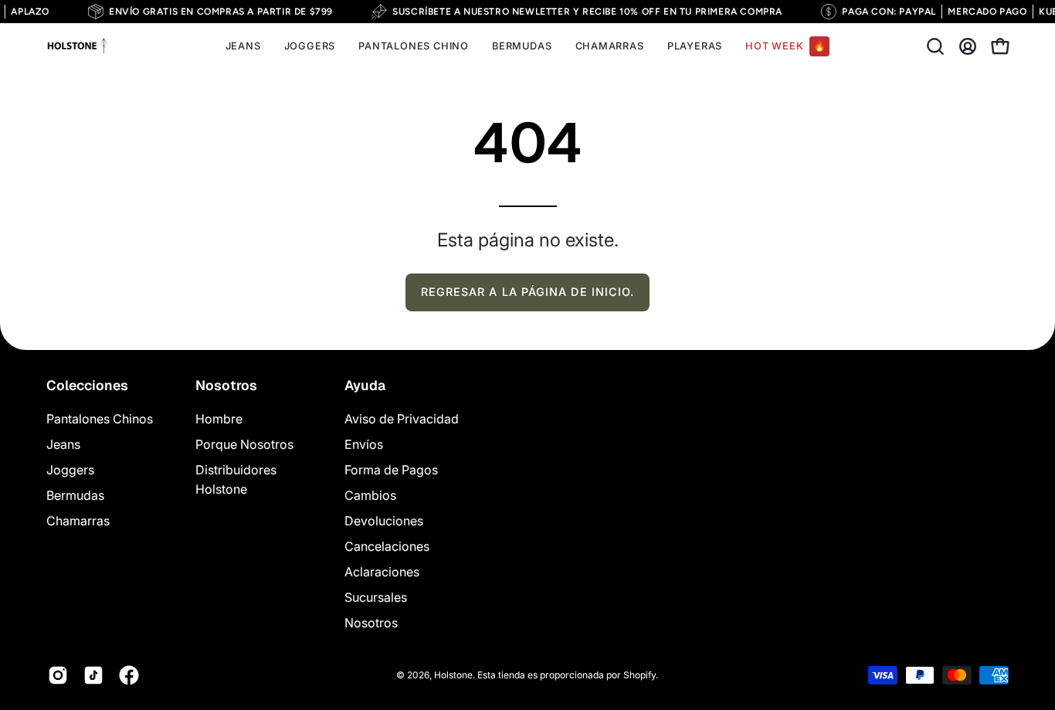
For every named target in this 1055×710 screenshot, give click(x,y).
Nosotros (226, 385)
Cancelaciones (386, 546)
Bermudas (75, 495)
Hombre (219, 418)
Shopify (639, 674)
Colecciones (87, 385)
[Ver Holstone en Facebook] (129, 675)
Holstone (453, 674)
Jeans (63, 444)
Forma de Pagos (391, 469)
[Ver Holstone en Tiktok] (93, 675)
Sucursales (375, 597)
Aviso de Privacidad (401, 418)
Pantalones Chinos (99, 418)
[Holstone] (77, 46)
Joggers (70, 469)
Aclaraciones (381, 571)
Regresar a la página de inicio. (527, 291)
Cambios (370, 495)
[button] (935, 46)
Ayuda (364, 385)
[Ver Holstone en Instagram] (58, 675)
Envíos (363, 444)
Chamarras (78, 520)
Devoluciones (383, 520)
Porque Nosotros (244, 444)
